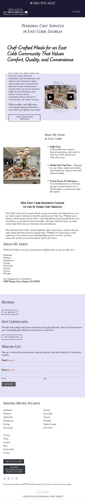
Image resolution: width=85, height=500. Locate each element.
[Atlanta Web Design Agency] (42, 492)
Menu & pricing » (58, 157)
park (66, 221)
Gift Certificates (12, 337)
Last (45, 378)
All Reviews (9, 312)
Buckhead (7, 409)
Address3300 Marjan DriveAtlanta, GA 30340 (14, 469)
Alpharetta (8, 417)
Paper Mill (32, 218)
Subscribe (8, 384)
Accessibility (8, 449)
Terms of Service (61, 484)
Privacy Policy (46, 484)
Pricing (6, 435)
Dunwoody (8, 427)
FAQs (5, 438)
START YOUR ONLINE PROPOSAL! (24, 118)
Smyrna (46, 417)
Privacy (6, 452)
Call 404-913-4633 (14, 461)
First (4, 378)
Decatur (46, 409)
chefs (74, 221)
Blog (5, 445)
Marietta (47, 420)
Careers (6, 442)
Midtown (7, 413)
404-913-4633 (44, 3)
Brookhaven (8, 420)
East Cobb (47, 413)
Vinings (6, 424)
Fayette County (49, 424)
